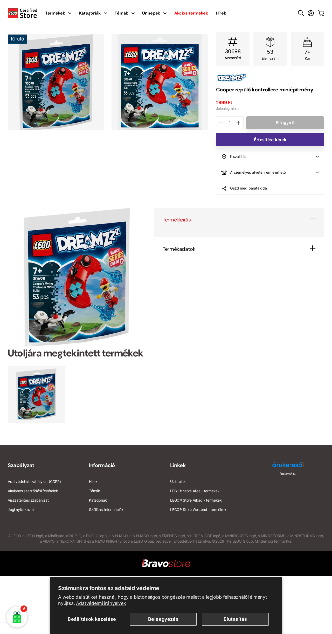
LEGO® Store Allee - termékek (195, 491)
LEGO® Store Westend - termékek (198, 509)
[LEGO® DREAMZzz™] (270, 77)
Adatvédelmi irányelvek (101, 603)
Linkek (178, 465)
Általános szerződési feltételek (33, 491)
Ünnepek (151, 13)
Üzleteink (177, 481)
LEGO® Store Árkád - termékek (196, 500)
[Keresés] (301, 13)
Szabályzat (21, 465)
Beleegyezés (163, 619)
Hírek (221, 13)
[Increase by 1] (238, 122)
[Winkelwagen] (321, 13)
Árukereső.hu (288, 473)
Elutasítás (235, 619)
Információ (102, 465)
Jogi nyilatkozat (21, 509)
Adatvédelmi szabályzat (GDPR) (34, 481)
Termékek (55, 13)
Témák (121, 13)
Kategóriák (89, 13)
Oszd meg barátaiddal (248, 188)
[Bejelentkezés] (311, 13)
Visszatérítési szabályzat (28, 500)
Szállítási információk (106, 509)
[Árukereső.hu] (287, 466)
